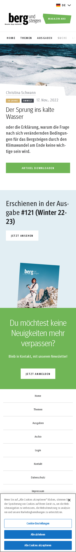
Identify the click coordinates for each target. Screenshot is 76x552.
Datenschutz (38, 477)
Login (38, 450)
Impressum (38, 491)
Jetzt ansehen (22, 235)
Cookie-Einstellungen (38, 523)
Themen (38, 409)
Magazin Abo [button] (57, 18)
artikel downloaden (38, 168)
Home (38, 396)
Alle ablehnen (38, 534)
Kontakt (38, 464)
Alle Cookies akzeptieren (37, 545)
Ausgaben (38, 423)
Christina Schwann (21, 92)
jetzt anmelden (38, 373)
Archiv (38, 436)
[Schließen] (69, 500)
